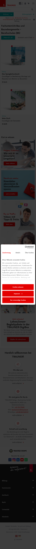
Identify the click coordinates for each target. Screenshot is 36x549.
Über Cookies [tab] (29, 253)
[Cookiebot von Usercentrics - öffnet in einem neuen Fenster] (25, 247)
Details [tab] (18, 253)
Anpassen (17, 294)
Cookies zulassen (18, 287)
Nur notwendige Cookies (18, 300)
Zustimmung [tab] (6, 253)
